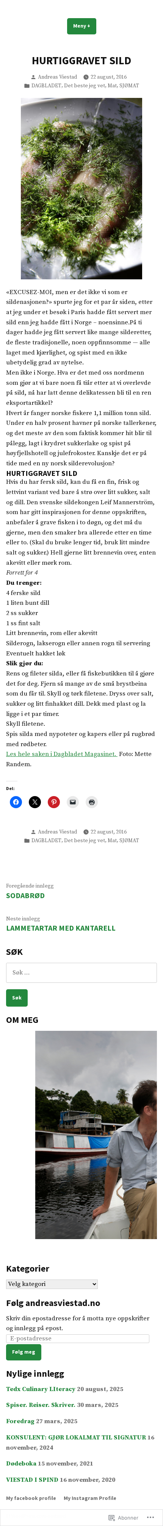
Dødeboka (21, 1464)
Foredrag (20, 1421)
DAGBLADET (46, 85)
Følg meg (23, 1351)
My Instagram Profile (90, 1498)
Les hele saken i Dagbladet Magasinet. (62, 754)
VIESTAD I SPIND (32, 1480)
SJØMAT (129, 85)
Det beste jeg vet (84, 85)
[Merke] (81, 973)
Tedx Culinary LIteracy (40, 1389)
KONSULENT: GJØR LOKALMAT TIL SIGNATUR (76, 1438)
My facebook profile (31, 1498)
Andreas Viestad (57, 77)
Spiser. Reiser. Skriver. (40, 1405)
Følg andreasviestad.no (53, 1303)
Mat (112, 85)
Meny (84, 28)
